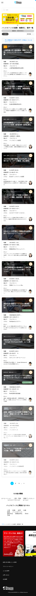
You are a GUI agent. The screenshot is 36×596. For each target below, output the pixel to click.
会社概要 (5, 579)
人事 (8, 510)
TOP (3, 524)
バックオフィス (17, 512)
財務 (13, 510)
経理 (19, 510)
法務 (24, 510)
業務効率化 (18, 513)
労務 (8, 515)
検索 (7, 10)
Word (26, 513)
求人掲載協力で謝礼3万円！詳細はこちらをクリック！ (18, 40)
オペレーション (6, 498)
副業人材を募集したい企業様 (10, 562)
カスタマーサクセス (14, 500)
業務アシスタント (29, 498)
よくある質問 (6, 570)
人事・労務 (17, 498)
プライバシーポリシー (8, 566)
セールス (25, 500)
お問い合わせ (6, 575)
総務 (8, 512)
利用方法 (6, 34)
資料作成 (10, 513)
